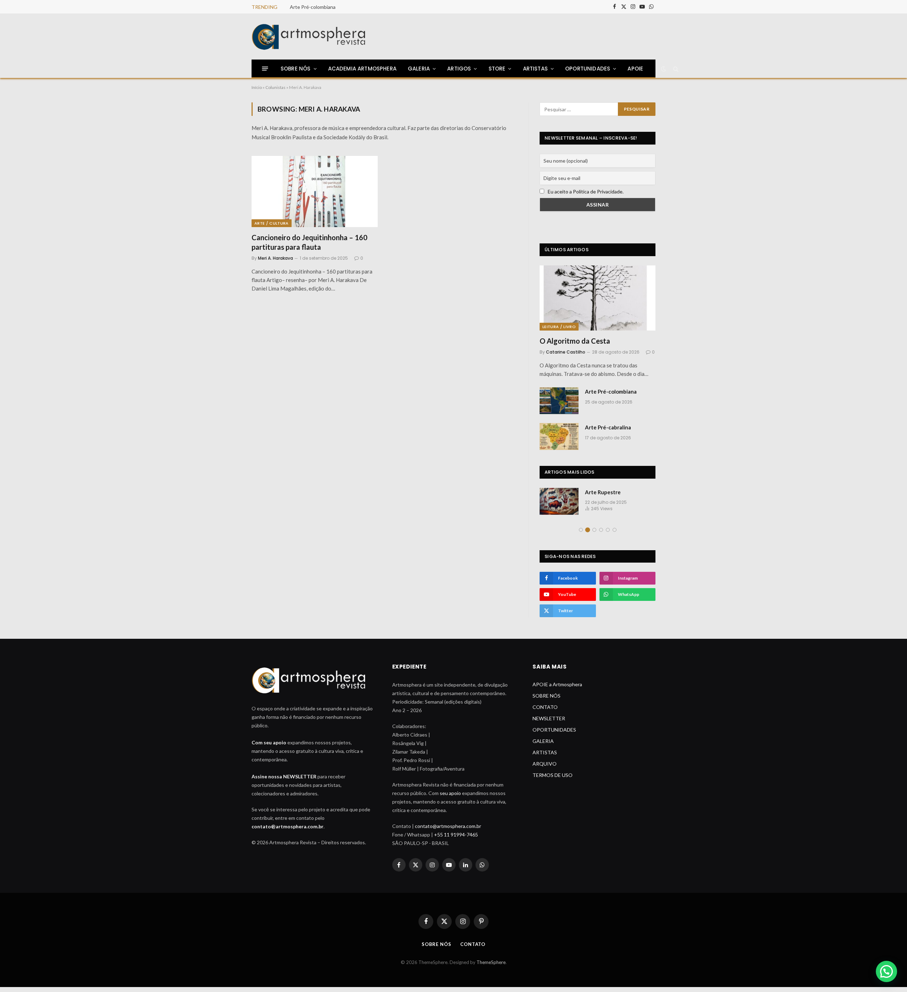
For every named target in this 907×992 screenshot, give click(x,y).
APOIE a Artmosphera (557, 689)
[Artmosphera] (309, 36)
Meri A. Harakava (275, 258)
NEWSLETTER (549, 723)
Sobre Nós (436, 949)
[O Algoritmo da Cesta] (597, 298)
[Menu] (265, 68)
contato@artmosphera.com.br (287, 831)
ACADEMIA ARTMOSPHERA (362, 68)
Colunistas (275, 87)
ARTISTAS (545, 757)
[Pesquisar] (675, 69)
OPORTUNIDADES (587, 68)
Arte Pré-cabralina (608, 427)
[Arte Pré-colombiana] (559, 400)
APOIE (635, 68)
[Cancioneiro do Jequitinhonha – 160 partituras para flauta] (315, 191)
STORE (497, 68)
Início (257, 87)
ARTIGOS (459, 68)
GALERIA (543, 746)
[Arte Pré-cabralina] (559, 436)
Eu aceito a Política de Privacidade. (586, 191)
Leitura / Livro (559, 326)
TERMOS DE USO (553, 780)
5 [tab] (607, 534)
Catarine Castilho (565, 352)
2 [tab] (587, 534)
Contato (472, 949)
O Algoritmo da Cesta (575, 341)
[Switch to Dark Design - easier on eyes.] (662, 69)
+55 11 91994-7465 (456, 839)
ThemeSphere (491, 967)
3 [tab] (594, 534)
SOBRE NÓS (296, 68)
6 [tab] (614, 534)
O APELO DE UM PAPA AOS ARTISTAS (618, 496)
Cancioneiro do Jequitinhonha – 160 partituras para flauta (309, 242)
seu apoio (450, 798)
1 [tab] (581, 534)
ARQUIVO (545, 769)
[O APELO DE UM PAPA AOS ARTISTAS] (559, 501)
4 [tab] (601, 534)
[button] (886, 971)
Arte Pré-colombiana (313, 7)
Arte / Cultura (271, 223)
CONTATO (545, 712)
